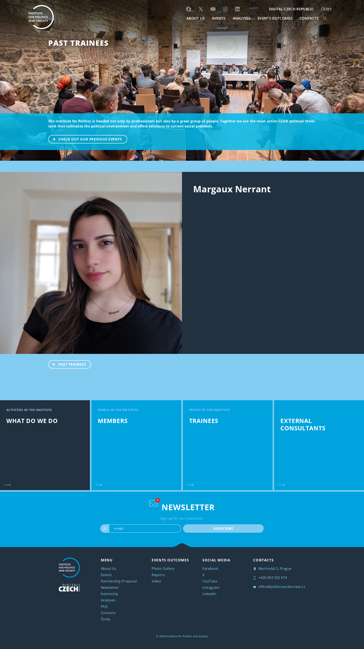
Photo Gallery (163, 568)
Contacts (108, 612)
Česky (326, 9)
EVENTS (218, 18)
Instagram (210, 587)
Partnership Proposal (119, 581)
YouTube (209, 581)
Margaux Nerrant (232, 189)
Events (106, 575)
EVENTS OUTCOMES (275, 18)
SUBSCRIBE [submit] (223, 528)
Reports (158, 575)
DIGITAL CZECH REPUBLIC (291, 9)
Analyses (241, 18)
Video (156, 581)
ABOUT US (195, 18)
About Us (108, 568)
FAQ (104, 606)
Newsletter (110, 587)
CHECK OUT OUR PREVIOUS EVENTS (90, 139)
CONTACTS (309, 18)
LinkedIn (209, 593)
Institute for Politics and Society (187, 636)
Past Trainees (78, 43)
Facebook (210, 568)
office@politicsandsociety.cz (281, 586)
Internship (109, 593)
